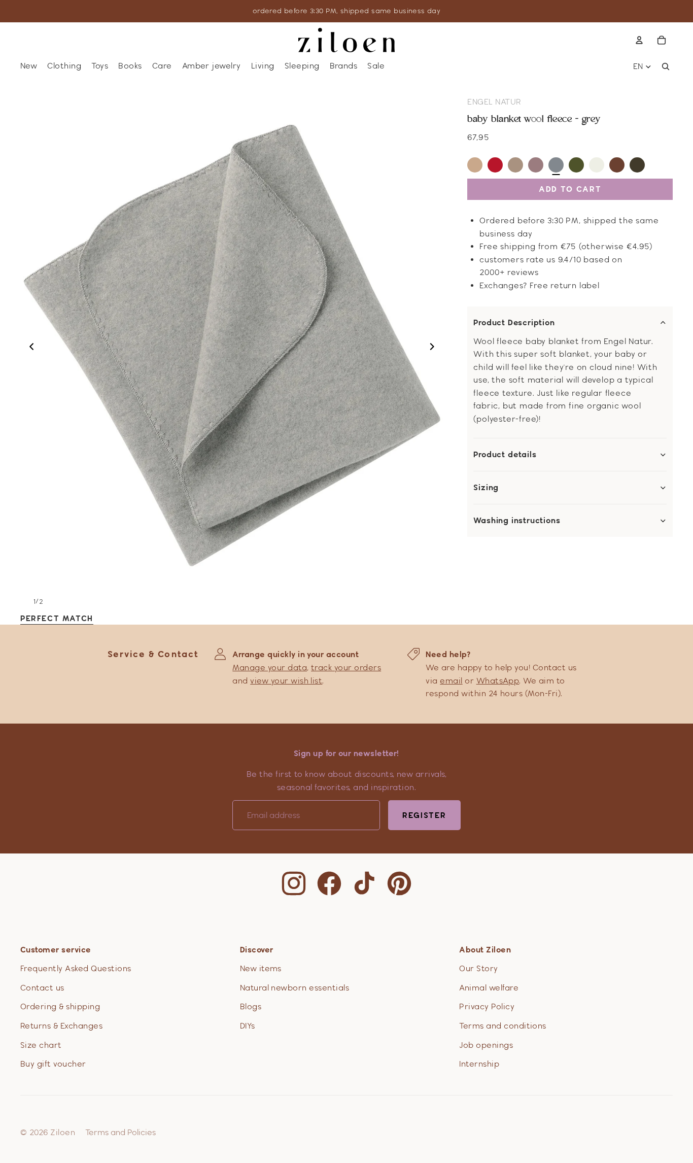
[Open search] (665, 66)
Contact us (42, 988)
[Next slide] (435, 348)
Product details (504, 455)
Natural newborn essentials (294, 988)
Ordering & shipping (60, 1006)
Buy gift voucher (53, 1064)
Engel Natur (494, 102)
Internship (479, 1064)
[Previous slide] (28, 348)
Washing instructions (516, 521)
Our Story (478, 968)
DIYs (247, 1026)
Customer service (55, 949)
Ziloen (62, 1132)
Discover (256, 949)
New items (261, 968)
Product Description (514, 323)
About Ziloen (485, 949)
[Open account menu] (639, 40)
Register (424, 815)
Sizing (486, 488)
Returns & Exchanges (61, 1026)
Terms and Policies (120, 1132)
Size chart (41, 1045)
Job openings (486, 1045)
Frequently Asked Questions (75, 968)
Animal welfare (488, 988)
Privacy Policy (486, 1006)
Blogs (250, 1006)
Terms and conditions (502, 1026)
